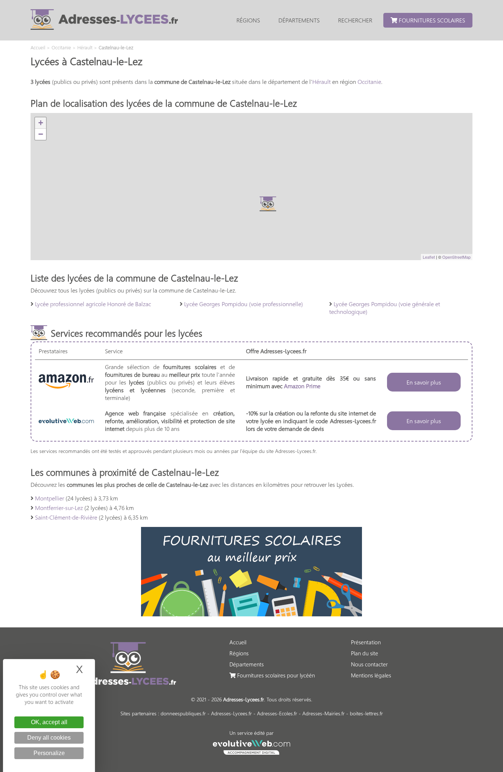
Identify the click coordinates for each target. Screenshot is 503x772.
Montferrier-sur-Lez (59, 507)
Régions (248, 20)
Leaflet (429, 257)
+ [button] (40, 122)
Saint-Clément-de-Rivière (66, 517)
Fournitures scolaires (431, 20)
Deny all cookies (49, 737)
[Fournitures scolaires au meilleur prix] (251, 614)
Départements (299, 20)
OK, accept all (49, 722)
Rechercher (355, 20)
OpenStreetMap (456, 257)
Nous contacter (369, 664)
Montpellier (49, 498)
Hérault (321, 81)
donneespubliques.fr (183, 713)
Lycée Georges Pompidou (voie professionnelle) (243, 304)
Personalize (49, 753)
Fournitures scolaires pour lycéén (275, 675)
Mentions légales (371, 675)
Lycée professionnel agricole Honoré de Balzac (93, 304)
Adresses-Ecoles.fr (277, 713)
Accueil (237, 642)
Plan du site (364, 653)
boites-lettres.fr (366, 713)
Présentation (366, 642)
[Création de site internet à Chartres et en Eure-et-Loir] (252, 746)
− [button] (40, 134)
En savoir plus (424, 382)
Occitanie (369, 81)
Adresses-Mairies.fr (323, 713)
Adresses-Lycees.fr (231, 713)
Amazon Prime (302, 386)
